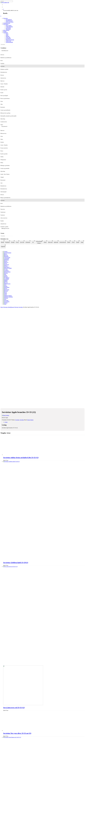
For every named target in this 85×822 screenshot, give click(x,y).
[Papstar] (5, 286)
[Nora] (4, 284)
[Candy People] (6, 257)
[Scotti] (5, 294)
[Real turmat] (6, 289)
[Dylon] (5, 263)
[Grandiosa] (6, 270)
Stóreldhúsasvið (11, 307)
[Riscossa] (5, 290)
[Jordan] (5, 275)
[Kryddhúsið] (6, 277)
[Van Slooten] (6, 301)
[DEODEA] (6, 259)
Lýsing (6, 422)
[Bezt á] (5, 253)
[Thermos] (5, 298)
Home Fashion (30, 419)
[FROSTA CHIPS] (7, 268)
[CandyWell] (6, 258)
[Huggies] (5, 273)
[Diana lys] (5, 262)
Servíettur (21, 307)
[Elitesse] (5, 265)
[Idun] (4, 274)
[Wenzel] (5, 302)
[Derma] (5, 261)
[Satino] (5, 293)
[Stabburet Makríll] (7, 295)
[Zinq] (4, 304)
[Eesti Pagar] (6, 264)
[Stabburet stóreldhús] (8, 296)
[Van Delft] (5, 300)
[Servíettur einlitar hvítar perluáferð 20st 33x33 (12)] (13, 454)
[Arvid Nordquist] (7, 252)
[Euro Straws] (6, 267)
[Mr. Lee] (5, 282)
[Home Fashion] (6, 271)
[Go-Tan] (5, 269)
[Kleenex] (5, 276)
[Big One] (5, 255)
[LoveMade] (6, 279)
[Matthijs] (5, 280)
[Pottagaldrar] (6, 287)
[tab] (44, 422)
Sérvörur (16, 307)
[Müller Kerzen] (6, 283)
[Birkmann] (5, 256)
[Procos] (5, 288)
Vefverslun (5, 307)
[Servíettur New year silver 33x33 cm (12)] (13, 730)
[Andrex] (5, 251)
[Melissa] (5, 281)
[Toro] (4, 299)
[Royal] (5, 292)
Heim (2, 307)
